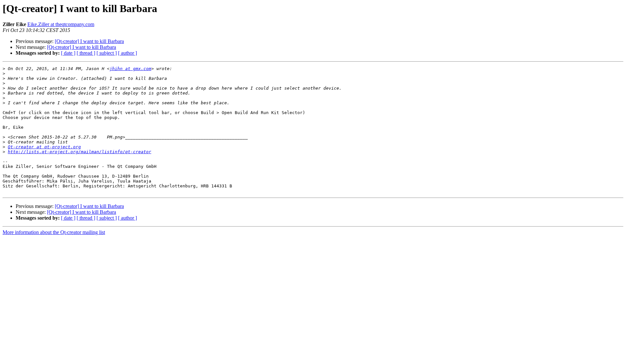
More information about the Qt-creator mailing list (54, 232)
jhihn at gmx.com (130, 68)
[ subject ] (107, 53)
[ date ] (68, 53)
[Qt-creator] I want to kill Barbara (89, 41)
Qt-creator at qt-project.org (44, 146)
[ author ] (127, 53)
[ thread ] (86, 53)
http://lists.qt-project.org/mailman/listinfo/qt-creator (79, 151)
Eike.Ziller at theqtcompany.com (60, 24)
